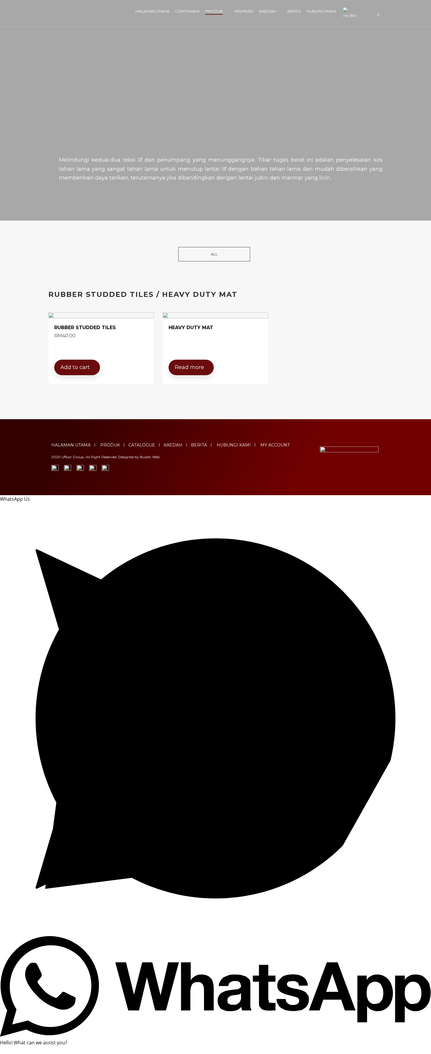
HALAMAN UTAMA (152, 11)
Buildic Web (150, 457)
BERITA (294, 11)
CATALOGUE (141, 445)
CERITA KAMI (187, 11)
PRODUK (214, 11)
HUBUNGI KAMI (321, 11)
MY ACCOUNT (275, 445)
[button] (214, 254)
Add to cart (75, 367)
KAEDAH (267, 11)
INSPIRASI (244, 11)
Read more (189, 367)
